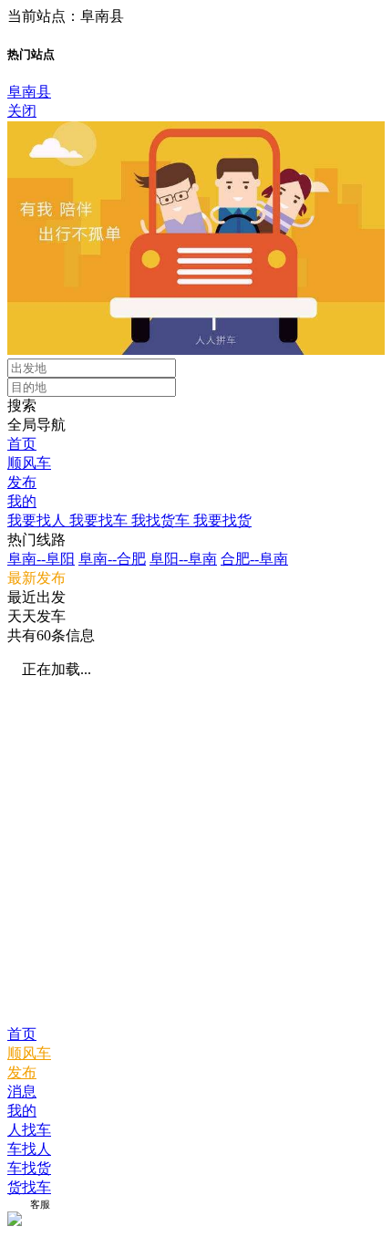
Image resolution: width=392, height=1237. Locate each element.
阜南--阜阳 (41, 559)
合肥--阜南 (254, 559)
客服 (40, 1204)
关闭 (21, 111)
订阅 (17, 1204)
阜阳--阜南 (183, 559)
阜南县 (29, 91)
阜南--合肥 (112, 559)
